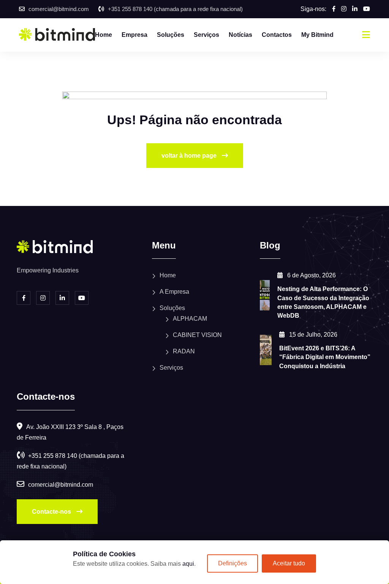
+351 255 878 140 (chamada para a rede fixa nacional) (175, 9)
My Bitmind (317, 35)
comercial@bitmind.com (58, 9)
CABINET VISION (197, 335)
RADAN (184, 351)
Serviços (206, 35)
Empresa (134, 35)
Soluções (170, 35)
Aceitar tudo (289, 563)
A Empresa (174, 291)
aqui (188, 563)
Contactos (277, 35)
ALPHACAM (190, 318)
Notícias (240, 35)
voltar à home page (189, 155)
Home (103, 35)
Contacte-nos (52, 511)
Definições (232, 563)
